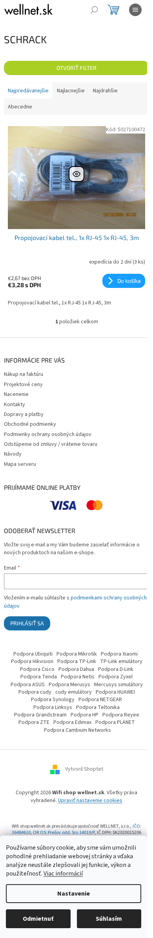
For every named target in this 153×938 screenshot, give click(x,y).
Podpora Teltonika (98, 707)
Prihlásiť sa (27, 623)
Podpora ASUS (28, 685)
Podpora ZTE (33, 722)
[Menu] (135, 10)
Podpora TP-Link (76, 661)
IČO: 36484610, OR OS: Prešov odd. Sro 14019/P (76, 829)
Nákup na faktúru (23, 374)
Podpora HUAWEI (115, 692)
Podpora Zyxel (115, 677)
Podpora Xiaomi (119, 654)
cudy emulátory (73, 692)
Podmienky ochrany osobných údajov (47, 434)
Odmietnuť (38, 918)
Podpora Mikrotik (76, 654)
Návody (13, 454)
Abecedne (20, 107)
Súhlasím (109, 918)
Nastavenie (73, 893)
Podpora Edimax (72, 722)
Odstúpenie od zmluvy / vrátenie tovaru (50, 444)
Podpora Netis (78, 677)
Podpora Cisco (37, 669)
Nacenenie (16, 394)
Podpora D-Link (115, 669)
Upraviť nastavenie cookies (90, 800)
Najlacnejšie (71, 91)
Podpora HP (84, 715)
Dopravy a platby (24, 414)
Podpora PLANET (115, 722)
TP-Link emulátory (121, 661)
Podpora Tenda (38, 677)
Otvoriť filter (76, 67)
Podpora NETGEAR (100, 700)
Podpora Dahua (76, 669)
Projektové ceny (23, 384)
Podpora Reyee (120, 715)
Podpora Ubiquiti (33, 654)
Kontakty (14, 405)
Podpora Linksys (52, 707)
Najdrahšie (105, 91)
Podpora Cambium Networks (77, 730)
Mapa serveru (20, 464)
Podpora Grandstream (40, 715)
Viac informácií (63, 873)
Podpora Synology (53, 700)
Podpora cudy (34, 692)
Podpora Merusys (69, 685)
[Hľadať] (94, 10)
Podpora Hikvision (32, 661)
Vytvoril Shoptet (84, 769)
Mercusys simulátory (118, 685)
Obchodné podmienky (30, 424)
